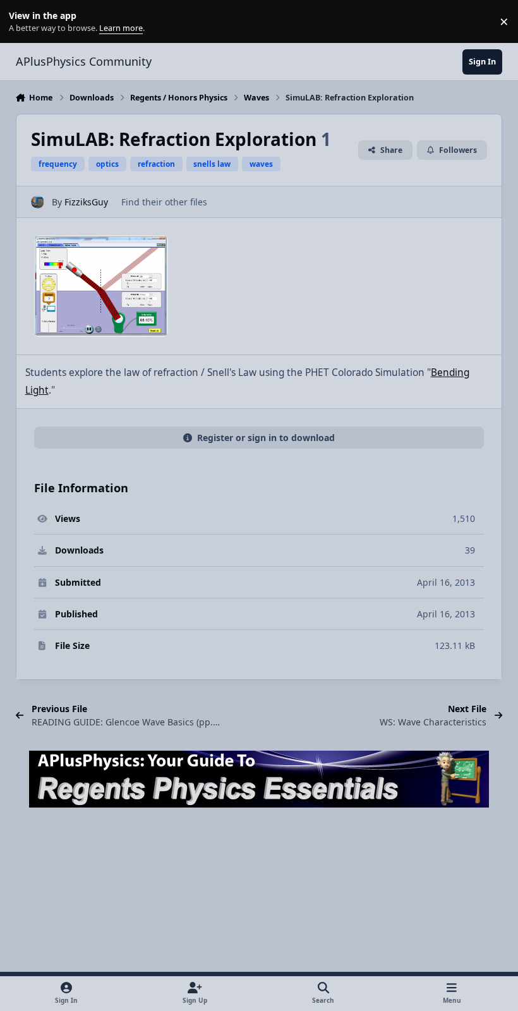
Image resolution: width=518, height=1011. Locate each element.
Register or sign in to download (266, 438)
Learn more (24, 22)
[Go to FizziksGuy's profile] (37, 202)
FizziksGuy (86, 202)
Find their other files (164, 202)
